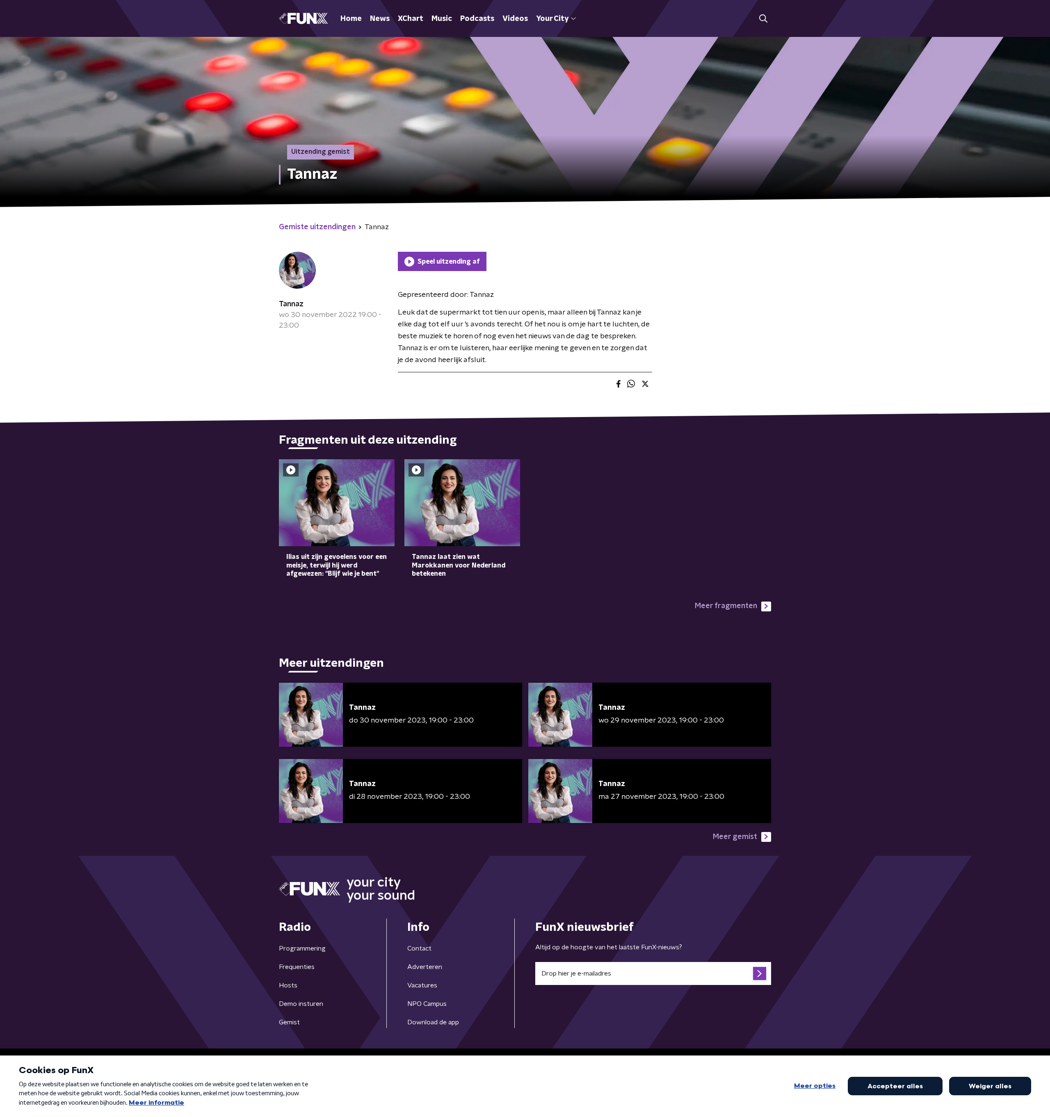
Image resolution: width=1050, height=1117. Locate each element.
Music (441, 19)
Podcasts (477, 19)
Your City (552, 19)
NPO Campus (427, 1004)
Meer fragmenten (726, 606)
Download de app (433, 1022)
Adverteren (424, 967)
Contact (419, 948)
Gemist (289, 1022)
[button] (763, 18)
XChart (410, 19)
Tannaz (291, 304)
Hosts (288, 985)
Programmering (302, 948)
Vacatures (422, 985)
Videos (515, 19)
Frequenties (297, 967)
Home (351, 19)
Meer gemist (735, 837)
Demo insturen (301, 1004)
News (380, 19)
